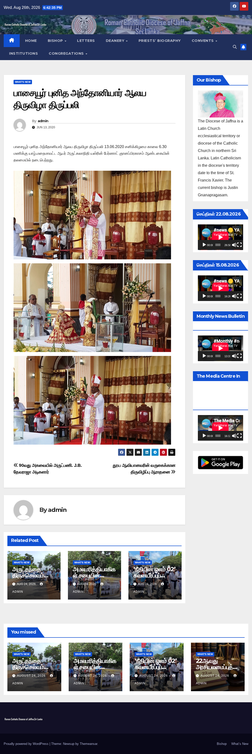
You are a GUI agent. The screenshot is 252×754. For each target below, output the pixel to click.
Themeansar (88, 744)
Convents (203, 40)
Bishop (56, 40)
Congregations (67, 53)
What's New (23, 82)
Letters (86, 40)
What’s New (239, 744)
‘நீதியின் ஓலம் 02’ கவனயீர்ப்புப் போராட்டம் (154, 575)
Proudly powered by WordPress (26, 744)
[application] (220, 237)
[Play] (204, 244)
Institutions (23, 53)
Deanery (116, 40)
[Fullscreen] (239, 244)
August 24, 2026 (32, 675)
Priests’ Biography (160, 40)
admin (43, 121)
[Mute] (234, 244)
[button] (235, 47)
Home (31, 40)
